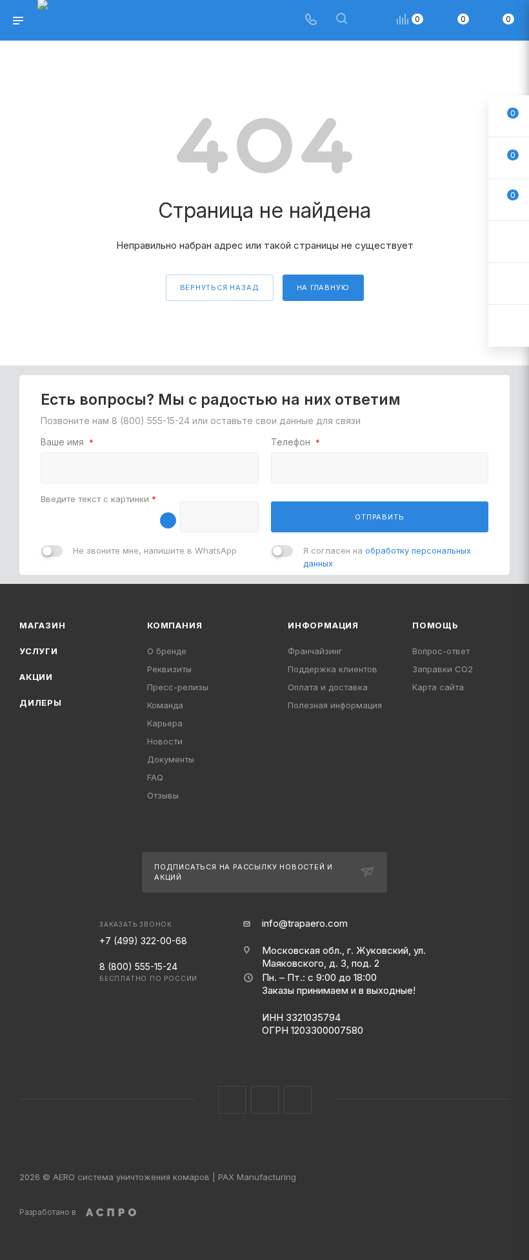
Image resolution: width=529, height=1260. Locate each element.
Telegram (265, 1100)
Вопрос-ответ (441, 651)
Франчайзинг (315, 651)
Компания (174, 625)
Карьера (165, 723)
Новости (165, 741)
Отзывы (163, 795)
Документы (170, 759)
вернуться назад (219, 287)
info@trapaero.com (305, 923)
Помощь (435, 625)
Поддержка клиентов (332, 669)
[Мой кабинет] (372, 20)
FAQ (155, 777)
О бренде (166, 651)
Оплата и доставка (328, 687)
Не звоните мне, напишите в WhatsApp (155, 550)
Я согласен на (387, 556)
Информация (323, 625)
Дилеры (40, 702)
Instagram (232, 1100)
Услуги (38, 651)
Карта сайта (438, 687)
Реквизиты (169, 669)
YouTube (298, 1100)
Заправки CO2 (442, 669)
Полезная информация (335, 705)
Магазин (42, 625)
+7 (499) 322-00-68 (143, 940)
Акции (36, 677)
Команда (165, 705)
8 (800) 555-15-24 (151, 420)
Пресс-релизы (177, 687)
